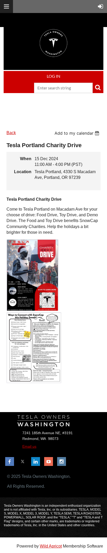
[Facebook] (9, 461)
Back (11, 133)
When (25, 159)
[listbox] (78, 133)
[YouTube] (48, 461)
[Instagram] (61, 461)
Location (22, 172)
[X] (22, 461)
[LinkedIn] (35, 461)
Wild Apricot (51, 546)
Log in (53, 76)
